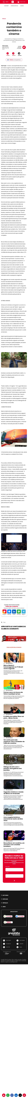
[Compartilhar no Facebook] (12, 1095)
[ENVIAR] (14, 880)
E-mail (6, 872)
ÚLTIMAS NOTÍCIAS (14, 5)
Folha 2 (4, 18)
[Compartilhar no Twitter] (20, 1095)
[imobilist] (3, 1095)
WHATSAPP (6, 5)
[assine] (24, 1095)
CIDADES (22, 5)
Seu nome (7, 866)
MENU (7, 2)
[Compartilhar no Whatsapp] (8, 1095)
